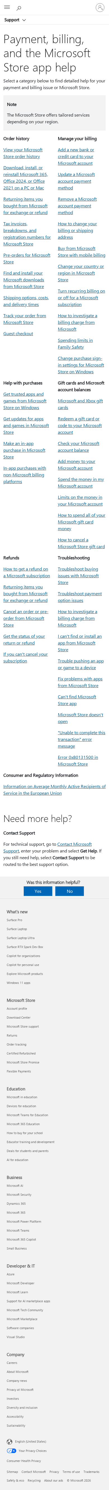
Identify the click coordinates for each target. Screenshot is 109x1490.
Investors (13, 1398)
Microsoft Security (19, 1194)
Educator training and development (30, 1142)
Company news (17, 1380)
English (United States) (30, 1441)
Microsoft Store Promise (23, 1062)
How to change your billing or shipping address (77, 230)
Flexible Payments (19, 1071)
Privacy (54, 1472)
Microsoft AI (15, 1185)
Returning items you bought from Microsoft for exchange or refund (25, 205)
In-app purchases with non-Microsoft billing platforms (24, 474)
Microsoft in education (22, 1097)
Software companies (20, 1328)
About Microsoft (18, 1371)
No (70, 891)
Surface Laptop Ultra (21, 938)
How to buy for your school (25, 1133)
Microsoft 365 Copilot (21, 1239)
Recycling (34, 1480)
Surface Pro (14, 920)
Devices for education (21, 1106)
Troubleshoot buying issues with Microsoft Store (78, 575)
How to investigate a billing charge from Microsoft (77, 322)
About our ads (53, 1480)
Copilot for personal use (23, 965)
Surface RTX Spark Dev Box (25, 947)
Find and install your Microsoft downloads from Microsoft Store (23, 279)
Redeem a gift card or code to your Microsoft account (80, 425)
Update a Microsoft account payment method (76, 181)
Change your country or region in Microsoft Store (81, 272)
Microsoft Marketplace (22, 1319)
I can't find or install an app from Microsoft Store (80, 642)
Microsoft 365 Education (23, 1124)
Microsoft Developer (20, 1283)
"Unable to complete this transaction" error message (81, 739)
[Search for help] (19, 7)
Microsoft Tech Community (25, 1310)
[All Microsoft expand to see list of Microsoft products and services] (7, 7)
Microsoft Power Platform (24, 1221)
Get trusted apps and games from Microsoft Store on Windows (24, 400)
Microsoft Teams (18, 1230)
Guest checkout (18, 333)
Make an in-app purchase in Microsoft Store (24, 450)
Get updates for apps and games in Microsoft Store (26, 425)
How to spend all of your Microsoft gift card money (81, 521)
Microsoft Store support (23, 1026)
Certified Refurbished (21, 1053)
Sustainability (16, 1425)
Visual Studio (16, 1337)
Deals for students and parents (28, 1151)
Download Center (18, 1017)
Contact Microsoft (34, 1472)
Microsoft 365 (16, 1212)
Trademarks (91, 1472)
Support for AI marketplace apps (28, 1301)
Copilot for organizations (23, 956)
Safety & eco (15, 1480)
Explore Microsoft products (25, 974)
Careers (12, 1363)
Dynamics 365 (16, 1203)
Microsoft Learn (17, 1292)
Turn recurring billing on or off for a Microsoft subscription (81, 297)
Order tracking (16, 1044)
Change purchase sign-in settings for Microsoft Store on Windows (81, 364)
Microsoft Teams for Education (27, 1115)
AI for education (17, 1160)
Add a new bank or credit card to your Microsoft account (76, 156)
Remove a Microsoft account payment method (77, 205)
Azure (11, 1274)
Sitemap (12, 1472)
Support (12, 19)
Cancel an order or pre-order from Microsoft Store (25, 618)
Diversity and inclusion (22, 1407)
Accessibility (15, 1416)
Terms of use (71, 1472)
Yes (38, 891)
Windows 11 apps (18, 983)
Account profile (17, 1008)
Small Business (17, 1248)
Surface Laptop (17, 929)
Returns (12, 1035)
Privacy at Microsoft (20, 1389)
